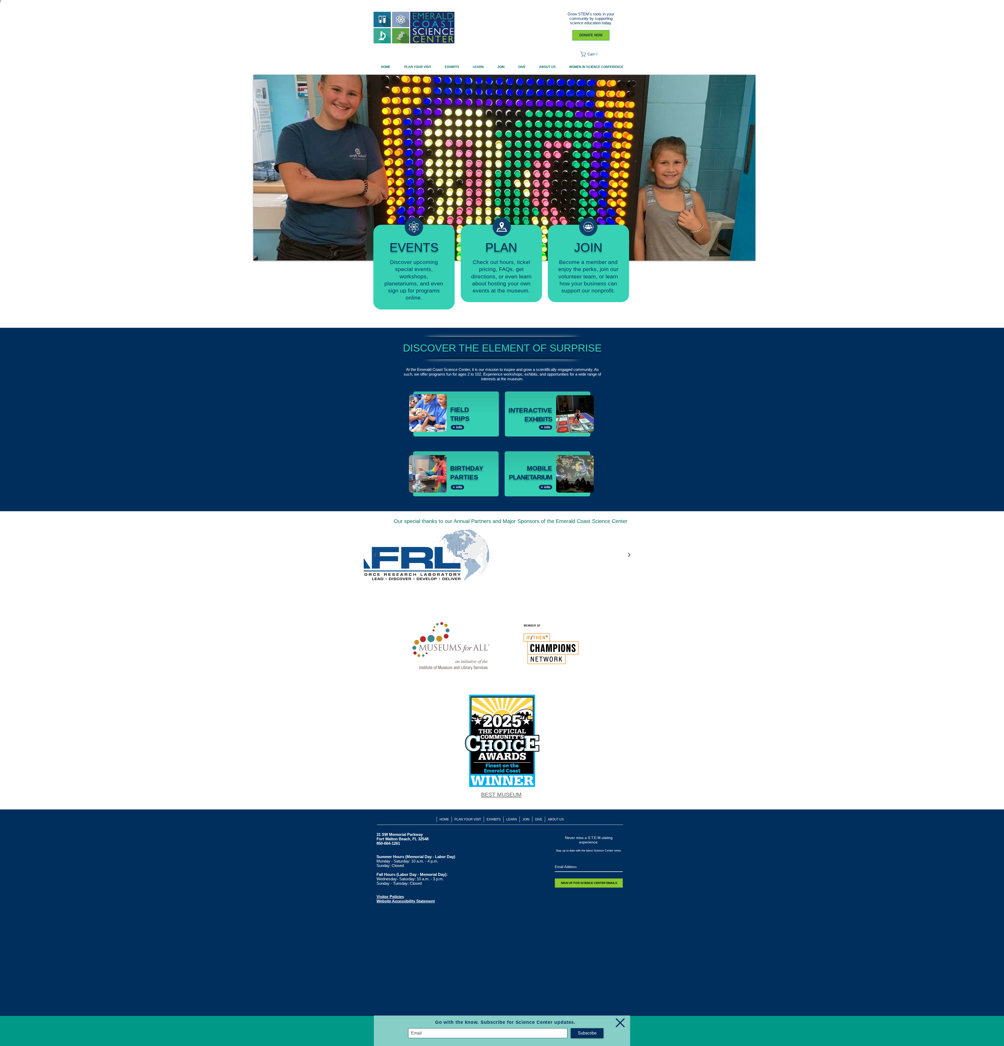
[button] (620, 1022)
